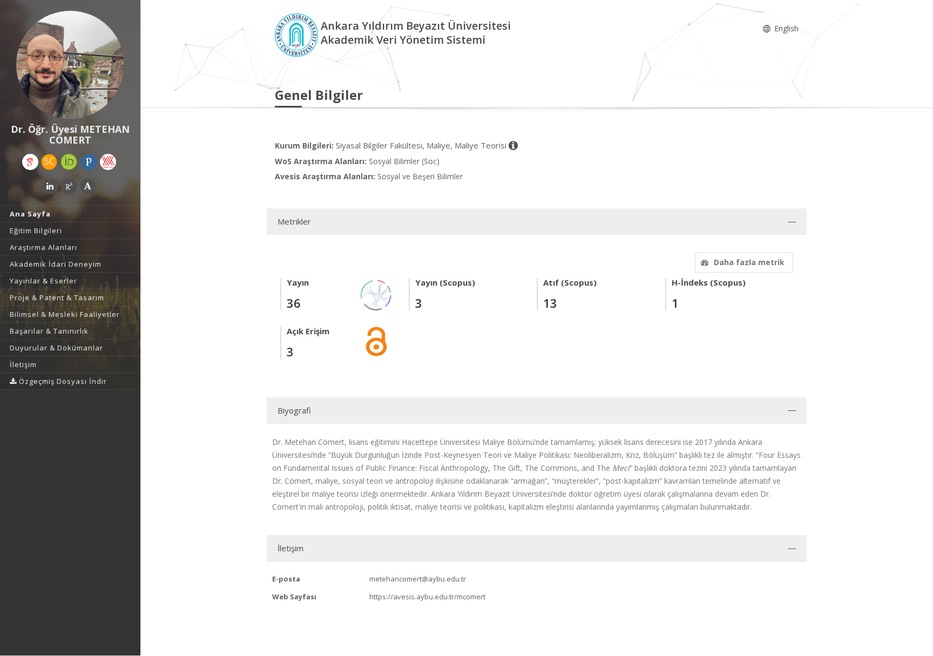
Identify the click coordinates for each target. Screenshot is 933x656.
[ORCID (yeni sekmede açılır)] (69, 162)
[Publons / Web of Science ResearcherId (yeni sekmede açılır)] (89, 162)
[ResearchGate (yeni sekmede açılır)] (69, 186)
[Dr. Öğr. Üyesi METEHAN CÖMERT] (70, 65)
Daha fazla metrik (749, 262)
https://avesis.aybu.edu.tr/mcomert (427, 596)
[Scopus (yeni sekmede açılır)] (49, 162)
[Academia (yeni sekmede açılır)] (88, 186)
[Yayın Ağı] (376, 294)
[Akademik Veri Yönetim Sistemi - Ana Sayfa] (298, 34)
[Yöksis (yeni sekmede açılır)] (108, 162)
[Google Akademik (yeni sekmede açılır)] (30, 162)
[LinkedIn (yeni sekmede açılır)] (50, 186)
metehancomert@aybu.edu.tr (417, 579)
